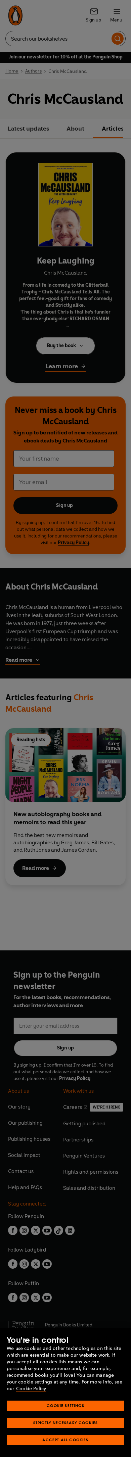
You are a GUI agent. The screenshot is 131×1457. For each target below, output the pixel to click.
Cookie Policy (31, 1389)
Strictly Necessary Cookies (65, 1422)
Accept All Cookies (65, 1439)
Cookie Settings (65, 1405)
